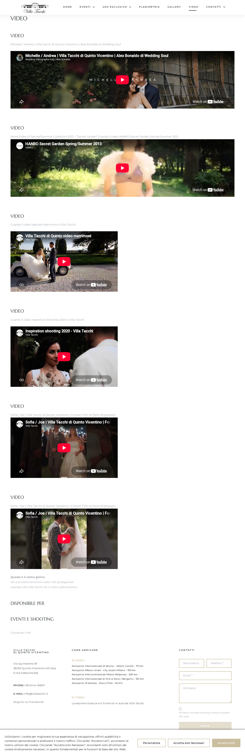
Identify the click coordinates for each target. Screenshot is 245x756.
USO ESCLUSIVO (115, 6)
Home (67, 6)
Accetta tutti (226, 743)
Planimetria (149, 6)
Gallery (174, 6)
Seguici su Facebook (28, 702)
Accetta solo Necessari (188, 743)
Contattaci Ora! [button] (21, 632)
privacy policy (211, 712)
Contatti (213, 6)
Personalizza (151, 743)
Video (193, 6)
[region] (122, 743)
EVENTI (85, 6)
